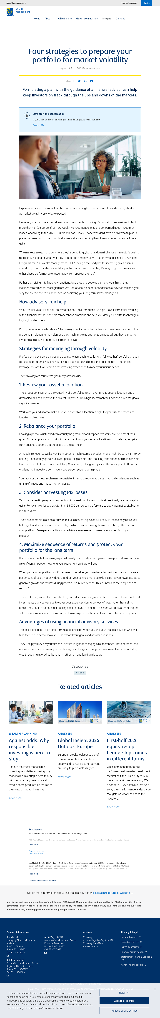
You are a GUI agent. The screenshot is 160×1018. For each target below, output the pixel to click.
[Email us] (8, 955)
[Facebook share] (74, 81)
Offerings (63, 18)
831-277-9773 (55, 949)
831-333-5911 (21, 949)
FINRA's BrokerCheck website (111, 893)
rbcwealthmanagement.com (16, 3)
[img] (31, 712)
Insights (106, 18)
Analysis (79, 673)
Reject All (124, 992)
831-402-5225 (18, 952)
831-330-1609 (18, 972)
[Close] (155, 989)
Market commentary (87, 18)
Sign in (146, 3)
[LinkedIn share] (85, 81)
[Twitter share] (79, 81)
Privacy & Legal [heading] (129, 932)
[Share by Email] (91, 81)
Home (37, 18)
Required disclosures (36, 851)
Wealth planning (23, 733)
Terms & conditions (130, 947)
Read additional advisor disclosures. (42, 881)
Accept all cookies (124, 1000)
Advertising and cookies (132, 964)
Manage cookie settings (124, 1010)
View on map (89, 946)
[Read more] (33, 844)
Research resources (36, 854)
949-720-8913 (58, 946)
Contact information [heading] (18, 932)
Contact (120, 18)
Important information (129, 3)
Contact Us (38, 125)
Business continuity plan (132, 952)
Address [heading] (87, 932)
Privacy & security (129, 937)
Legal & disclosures (130, 942)
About (48, 18)
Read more (15, 798)
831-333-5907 (21, 969)
